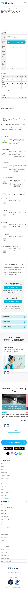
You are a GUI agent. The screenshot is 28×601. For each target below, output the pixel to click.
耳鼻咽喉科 (4, 472)
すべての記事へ (14, 431)
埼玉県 (14, 8)
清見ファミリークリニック (7, 10)
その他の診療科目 (5, 527)
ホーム (2, 8)
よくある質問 (4, 549)
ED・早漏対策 (4, 516)
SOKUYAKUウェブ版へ (12, 301)
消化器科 (3, 481)
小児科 (3, 469)
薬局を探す (4, 537)
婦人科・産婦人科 (5, 478)
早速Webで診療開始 (14, 442)
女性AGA (3, 513)
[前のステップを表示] (5, 372)
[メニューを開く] (25, 3)
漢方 (2, 525)
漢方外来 (3, 484)
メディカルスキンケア (6, 522)
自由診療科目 (5, 501)
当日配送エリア (5, 540)
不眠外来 (3, 486)
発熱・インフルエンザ (6, 492)
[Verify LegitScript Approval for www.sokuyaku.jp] (10, 582)
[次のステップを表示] (8, 372)
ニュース (3, 543)
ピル (2, 504)
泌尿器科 (3, 495)
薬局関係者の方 (5, 558)
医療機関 (8, 8)
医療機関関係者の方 (6, 555)
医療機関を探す (5, 534)
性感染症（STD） (5, 519)
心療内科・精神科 (5, 475)
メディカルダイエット (6, 507)
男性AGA (3, 510)
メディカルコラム (5, 546)
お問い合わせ (4, 552)
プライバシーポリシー (14, 577)
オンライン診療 (5, 460)
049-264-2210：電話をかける (16, 42)
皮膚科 (3, 466)
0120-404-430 (14, 287)
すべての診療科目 (5, 498)
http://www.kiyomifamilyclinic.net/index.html (16, 68)
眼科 (2, 489)
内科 (2, 463)
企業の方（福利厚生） (6, 561)
